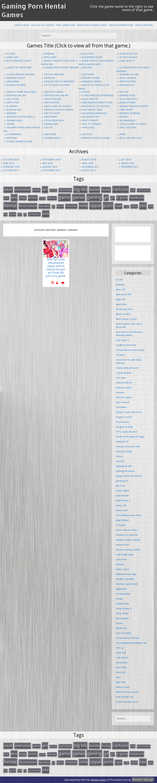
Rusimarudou (127, 120)
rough (126, 206)
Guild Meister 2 (128, 98)
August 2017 (89, 170)
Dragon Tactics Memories (59, 81)
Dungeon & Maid (16, 84)
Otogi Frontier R (54, 120)
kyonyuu (44, 206)
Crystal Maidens (54, 74)
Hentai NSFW (21, 25)
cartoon (120, 189)
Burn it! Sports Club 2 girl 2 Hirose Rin (129, 325)
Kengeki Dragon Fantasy (134, 106)
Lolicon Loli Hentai (42, 25)
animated (23, 189)
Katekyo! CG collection (95, 106)
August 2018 (89, 159)
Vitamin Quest (52, 137)
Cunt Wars (88, 74)
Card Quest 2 (127, 60)
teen (20, 214)
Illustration (28, 205)
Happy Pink (12, 102)
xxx (45, 213)
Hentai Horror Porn (121, 25)
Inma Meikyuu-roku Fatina (97, 102)
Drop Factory (127, 81)
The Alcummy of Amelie (133, 123)
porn (108, 205)
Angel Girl (12, 57)
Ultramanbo (13, 134)
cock (132, 190)
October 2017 (11, 170)
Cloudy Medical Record (20, 74)
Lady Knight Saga (92, 109)
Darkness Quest (15, 77)
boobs (94, 189)
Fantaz (86, 91)
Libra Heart (126, 109)
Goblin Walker (52, 98)
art (45, 189)
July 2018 (126, 159)
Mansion (11, 113)
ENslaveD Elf (127, 84)
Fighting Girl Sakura (56, 95)
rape (118, 206)
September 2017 (51, 170)
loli (53, 206)
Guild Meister (90, 98)
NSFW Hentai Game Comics (92, 25)
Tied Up (48, 127)
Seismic (10, 123)
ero (14, 197)
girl (113, 198)
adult (8, 189)
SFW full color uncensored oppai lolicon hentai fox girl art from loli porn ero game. (56, 268)
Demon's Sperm (91, 77)
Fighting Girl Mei (16, 95)
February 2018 (11, 166)
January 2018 (49, 166)
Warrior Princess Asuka (96, 137)
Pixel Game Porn (65, 25)
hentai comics (98, 779)
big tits (80, 189)
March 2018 (127, 163)
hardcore (137, 197)
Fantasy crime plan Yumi (20, 91)
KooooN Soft (14, 109)
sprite (12, 214)
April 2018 (87, 163)
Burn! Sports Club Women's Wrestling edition (129, 334)
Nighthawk (50, 116)
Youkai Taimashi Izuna (19, 141)
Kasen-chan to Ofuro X (57, 106)
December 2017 (90, 166)
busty (106, 189)
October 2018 (11, 159)
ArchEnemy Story (92, 57)
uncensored (34, 214)
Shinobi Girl (51, 123)
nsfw (83, 205)
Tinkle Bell (88, 127)
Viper (122, 134)
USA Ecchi (87, 134)
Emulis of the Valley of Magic (130, 436)
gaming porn (127, 95)
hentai (10, 205)
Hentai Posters (144, 25)
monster (71, 206)
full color (52, 197)
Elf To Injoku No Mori (57, 84)
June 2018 (8, 163)
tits (25, 214)
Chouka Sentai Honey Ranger (61, 67)
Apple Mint (50, 57)
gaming (94, 197)
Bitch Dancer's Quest (18, 60)
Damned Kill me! (128, 74)
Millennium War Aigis (94, 113)
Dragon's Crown (91, 81)
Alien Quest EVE (128, 53)
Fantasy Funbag (53, 91)
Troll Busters (127, 127)
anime (36, 190)
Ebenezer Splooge (142, 779)
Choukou (87, 67)
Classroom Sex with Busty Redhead (129, 361)
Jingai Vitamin (127, 102)
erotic (32, 197)
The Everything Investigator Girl (131, 642)
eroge (22, 198)
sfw (5, 214)
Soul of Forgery (91, 123)
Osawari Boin (14, 120)
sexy (150, 206)
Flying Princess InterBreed (98, 95)
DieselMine (12, 81)
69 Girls (10, 53)
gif (106, 197)
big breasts (65, 190)
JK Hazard (12, 106)
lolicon (60, 206)
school (134, 206)
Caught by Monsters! (18, 67)
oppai (95, 205)
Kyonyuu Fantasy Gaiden (58, 109)
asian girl (53, 190)
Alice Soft (88, 53)
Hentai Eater (51, 102)
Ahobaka (49, 53)
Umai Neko (50, 134)
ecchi (6, 198)
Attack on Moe (128, 57)
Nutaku (123, 116)
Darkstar (49, 77)
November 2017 (129, 166)
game (64, 197)
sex (143, 205)
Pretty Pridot (90, 120)
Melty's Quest (52, 113)
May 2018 (47, 163)
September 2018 (51, 159)
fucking (42, 198)
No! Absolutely (91, 116)
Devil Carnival (127, 77)
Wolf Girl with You (130, 137)
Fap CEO (123, 91)
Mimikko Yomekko (129, 113)
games (79, 197)
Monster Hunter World (20, 116)
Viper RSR (11, 137)
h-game (122, 198)
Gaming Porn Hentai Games (34, 10)
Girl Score (12, 98)
